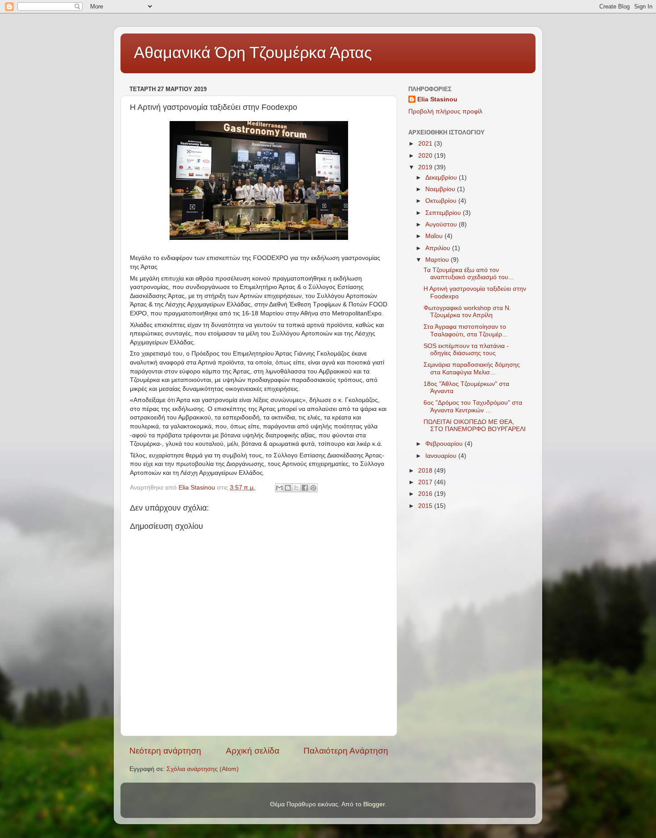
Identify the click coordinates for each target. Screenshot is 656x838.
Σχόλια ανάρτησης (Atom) (202, 769)
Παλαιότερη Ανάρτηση (345, 750)
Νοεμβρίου (441, 189)
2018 (426, 470)
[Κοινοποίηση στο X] (296, 487)
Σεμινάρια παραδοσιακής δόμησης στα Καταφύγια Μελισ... (471, 368)
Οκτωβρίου (441, 200)
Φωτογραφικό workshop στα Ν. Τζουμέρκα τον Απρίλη (467, 311)
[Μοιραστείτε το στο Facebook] (304, 487)
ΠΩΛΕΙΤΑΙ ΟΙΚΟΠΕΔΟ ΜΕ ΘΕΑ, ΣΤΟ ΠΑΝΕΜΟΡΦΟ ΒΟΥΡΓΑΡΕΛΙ (474, 425)
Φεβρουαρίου (445, 443)
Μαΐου (434, 236)
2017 (426, 482)
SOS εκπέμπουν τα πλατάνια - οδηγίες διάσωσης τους (466, 349)
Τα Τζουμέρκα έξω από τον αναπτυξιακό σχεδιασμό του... (468, 274)
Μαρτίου (438, 259)
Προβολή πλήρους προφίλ (445, 111)
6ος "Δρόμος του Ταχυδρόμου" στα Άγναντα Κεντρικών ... (472, 406)
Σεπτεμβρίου (444, 213)
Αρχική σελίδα (252, 750)
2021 (426, 143)
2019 (426, 167)
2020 (426, 155)
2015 (426, 506)
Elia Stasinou (437, 99)
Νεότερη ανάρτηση (165, 750)
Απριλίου (438, 248)
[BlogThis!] (287, 487)
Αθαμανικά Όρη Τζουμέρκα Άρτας (253, 52)
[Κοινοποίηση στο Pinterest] (313, 487)
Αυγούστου (442, 224)
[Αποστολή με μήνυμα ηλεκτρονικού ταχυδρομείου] (279, 487)
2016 (426, 493)
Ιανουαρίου (441, 456)
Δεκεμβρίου (442, 177)
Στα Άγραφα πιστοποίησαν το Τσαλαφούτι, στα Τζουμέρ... (465, 330)
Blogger (374, 804)
